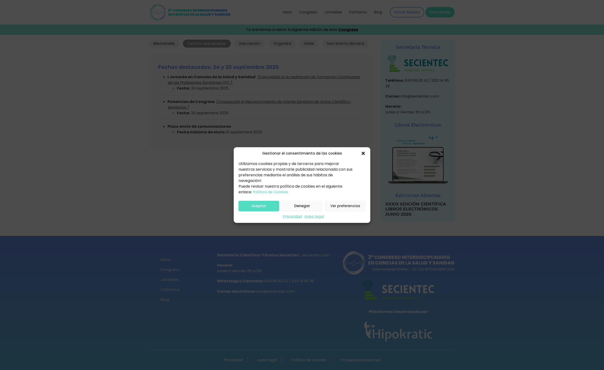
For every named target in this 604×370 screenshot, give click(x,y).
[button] (363, 153)
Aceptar (259, 205)
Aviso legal (314, 216)
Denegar (302, 205)
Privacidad (292, 216)
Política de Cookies (270, 191)
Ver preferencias (345, 205)
